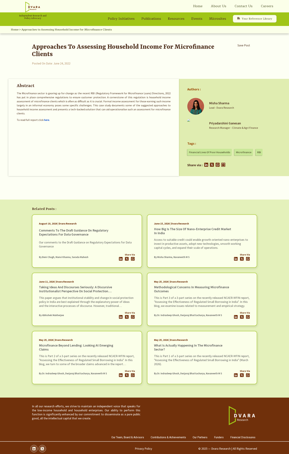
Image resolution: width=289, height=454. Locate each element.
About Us (218, 6)
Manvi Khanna (63, 257)
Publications (151, 18)
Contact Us (244, 6)
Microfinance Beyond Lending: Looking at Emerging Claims (76, 347)
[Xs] (42, 448)
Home (198, 6)
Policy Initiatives (121, 18)
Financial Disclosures (242, 437)
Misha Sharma (219, 103)
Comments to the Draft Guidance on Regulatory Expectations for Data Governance (73, 232)
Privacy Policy (143, 448)
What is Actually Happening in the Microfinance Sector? (188, 347)
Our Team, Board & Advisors (127, 437)
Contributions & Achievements (168, 437)
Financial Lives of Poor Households (209, 152)
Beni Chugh (48, 257)
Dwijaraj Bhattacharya (192, 315)
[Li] (34, 448)
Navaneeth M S (181, 257)
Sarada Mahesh (80, 257)
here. (47, 120)
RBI (259, 152)
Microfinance (243, 152)
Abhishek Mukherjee (53, 315)
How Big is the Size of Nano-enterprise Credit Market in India (192, 231)
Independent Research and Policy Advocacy (32, 17)
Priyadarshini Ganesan (225, 123)
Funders (219, 437)
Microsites (217, 18)
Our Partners (200, 437)
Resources (176, 18)
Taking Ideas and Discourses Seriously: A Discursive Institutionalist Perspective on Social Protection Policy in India (75, 291)
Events (196, 18)
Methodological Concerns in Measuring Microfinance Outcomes (191, 289)
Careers (267, 6)
